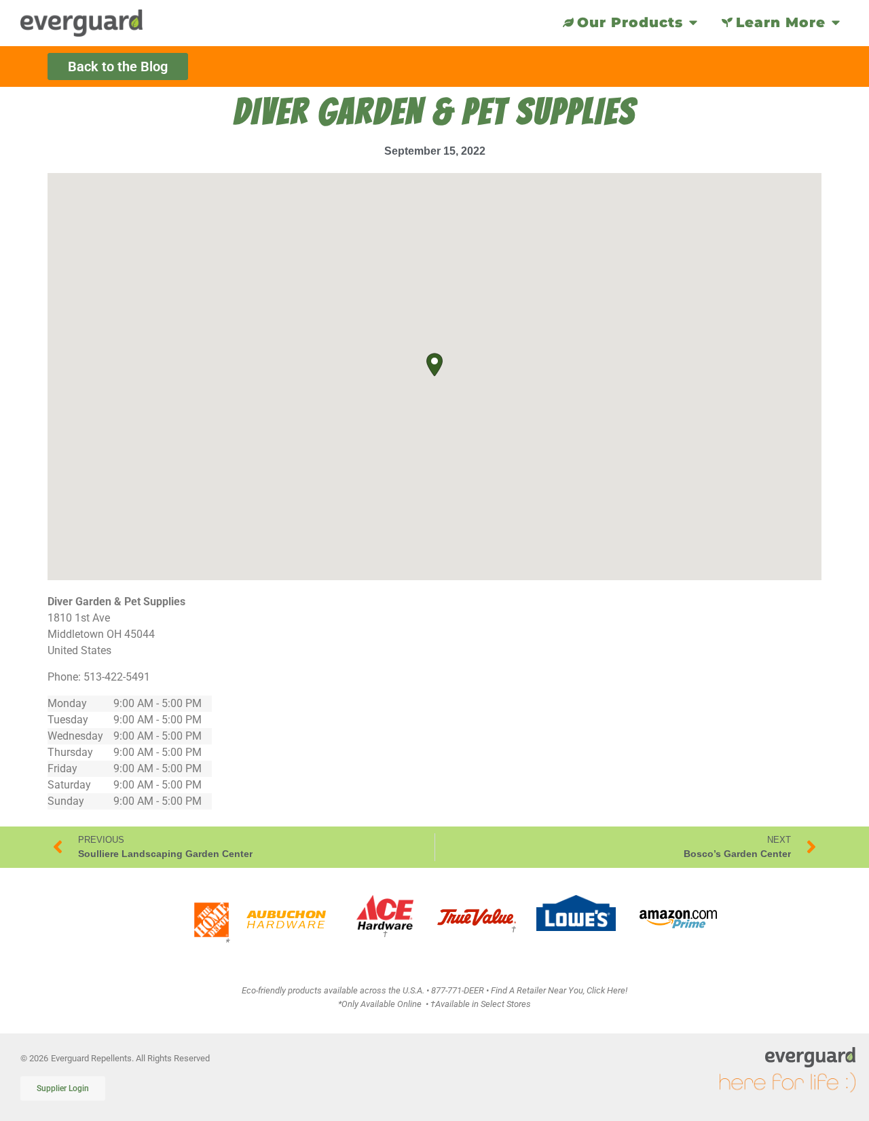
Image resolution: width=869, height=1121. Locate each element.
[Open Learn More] (836, 22)
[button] (434, 365)
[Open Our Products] (693, 22)
